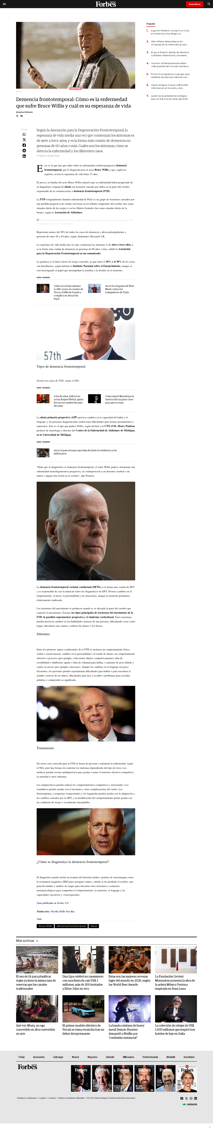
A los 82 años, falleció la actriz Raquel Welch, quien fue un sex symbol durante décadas (68, 401)
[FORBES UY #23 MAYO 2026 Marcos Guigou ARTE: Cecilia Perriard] (102, 1078)
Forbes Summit (150, 1057)
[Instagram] (191, 1098)
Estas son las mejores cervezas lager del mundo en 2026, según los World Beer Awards (129, 980)
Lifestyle (110, 1057)
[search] (209, 4)
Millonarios (128, 1057)
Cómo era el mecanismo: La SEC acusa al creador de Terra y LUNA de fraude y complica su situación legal (68, 292)
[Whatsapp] (24, 134)
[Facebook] (24, 145)
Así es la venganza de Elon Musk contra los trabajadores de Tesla (119, 289)
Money (75, 1057)
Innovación (39, 1057)
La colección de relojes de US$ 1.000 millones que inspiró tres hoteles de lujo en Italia (175, 1029)
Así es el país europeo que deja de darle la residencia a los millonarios (85, 452)
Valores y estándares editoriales (71, 1098)
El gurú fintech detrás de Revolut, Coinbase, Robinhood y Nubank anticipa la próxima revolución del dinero (170, 54)
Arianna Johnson (24, 112)
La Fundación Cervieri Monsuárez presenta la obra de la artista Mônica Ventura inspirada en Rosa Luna (175, 982)
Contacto (52, 1098)
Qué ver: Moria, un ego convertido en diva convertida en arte (35, 1029)
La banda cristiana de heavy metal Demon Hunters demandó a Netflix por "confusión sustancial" (126, 1031)
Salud (94, 926)
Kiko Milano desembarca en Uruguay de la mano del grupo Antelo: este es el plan (169, 43)
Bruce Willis (45, 926)
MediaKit (170, 1057)
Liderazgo (58, 1057)
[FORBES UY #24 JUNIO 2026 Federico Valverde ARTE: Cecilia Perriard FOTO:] (80, 1078)
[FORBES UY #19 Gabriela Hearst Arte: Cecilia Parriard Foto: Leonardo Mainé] (186, 1078)
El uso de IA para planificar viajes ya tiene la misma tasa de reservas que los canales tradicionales (36, 982)
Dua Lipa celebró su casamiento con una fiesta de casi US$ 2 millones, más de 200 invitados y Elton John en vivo (82, 982)
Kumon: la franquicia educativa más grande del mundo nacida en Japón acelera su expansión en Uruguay (170, 65)
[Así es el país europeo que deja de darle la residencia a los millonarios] (43, 452)
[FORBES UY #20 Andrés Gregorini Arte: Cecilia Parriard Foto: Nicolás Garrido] (165, 1078)
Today (21, 1057)
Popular (150, 23)
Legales (42, 1098)
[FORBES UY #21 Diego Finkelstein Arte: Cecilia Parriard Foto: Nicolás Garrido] (144, 1078)
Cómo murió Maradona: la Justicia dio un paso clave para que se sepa (119, 399)
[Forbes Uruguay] (106, 4)
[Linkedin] (24, 156)
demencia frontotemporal (71, 926)
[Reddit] (24, 151)
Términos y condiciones (27, 1098)
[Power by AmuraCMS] (189, 1104)
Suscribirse (194, 4)
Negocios (92, 1057)
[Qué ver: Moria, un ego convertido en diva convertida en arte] (37, 1008)
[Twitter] (24, 140)
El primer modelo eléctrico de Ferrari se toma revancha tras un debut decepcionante (83, 1029)
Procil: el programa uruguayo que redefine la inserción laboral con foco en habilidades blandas (170, 76)
